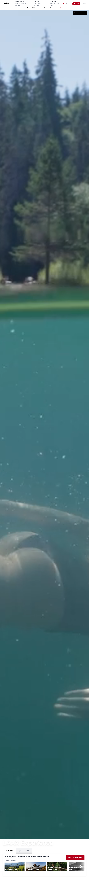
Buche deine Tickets (58, 8)
